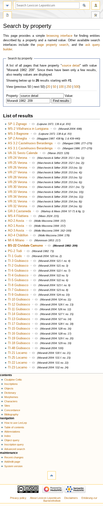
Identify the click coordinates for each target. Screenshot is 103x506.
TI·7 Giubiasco (18, 290)
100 (61, 86)
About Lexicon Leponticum (45, 497)
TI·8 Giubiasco (18, 285)
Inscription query (14, 444)
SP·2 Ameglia (17, 138)
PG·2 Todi (15, 251)
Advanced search (14, 449)
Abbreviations (12, 431)
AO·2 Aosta (16, 220)
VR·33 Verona (17, 192)
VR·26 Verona (17, 167)
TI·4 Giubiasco (18, 275)
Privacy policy (18, 497)
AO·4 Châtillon (18, 235)
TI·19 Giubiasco (19, 338)
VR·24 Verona (17, 158)
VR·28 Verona (17, 177)
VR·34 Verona (17, 196)
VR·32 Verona (17, 206)
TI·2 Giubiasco (18, 265)
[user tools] (96, 5)
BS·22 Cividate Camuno (25, 245)
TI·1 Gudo (15, 256)
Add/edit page (12, 461)
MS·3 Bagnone (18, 133)
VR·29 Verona (17, 182)
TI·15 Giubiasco (19, 328)
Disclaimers (71, 497)
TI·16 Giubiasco (19, 333)
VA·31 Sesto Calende (23, 153)
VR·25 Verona (17, 163)
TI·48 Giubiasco (19, 348)
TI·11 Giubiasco (19, 309)
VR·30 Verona (17, 187)
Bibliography (11, 414)
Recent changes (13, 457)
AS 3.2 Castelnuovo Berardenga (30, 143)
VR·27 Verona (17, 172)
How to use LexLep (15, 422)
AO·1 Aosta (16, 225)
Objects (8, 388)
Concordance (12, 410)
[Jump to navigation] (7, 5)
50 (54, 86)
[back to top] (51, 475)
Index (7, 435)
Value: (69, 96)
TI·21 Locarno (17, 353)
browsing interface (59, 35)
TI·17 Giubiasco (19, 323)
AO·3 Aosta (16, 230)
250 (68, 86)
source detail (71, 65)
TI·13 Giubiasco (19, 319)
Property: (12, 96)
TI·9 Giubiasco (18, 294)
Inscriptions (11, 383)
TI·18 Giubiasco (19, 343)
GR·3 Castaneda (19, 211)
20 (48, 86)
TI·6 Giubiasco (18, 270)
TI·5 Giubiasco (18, 280)
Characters (10, 401)
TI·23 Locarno (17, 367)
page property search (53, 44)
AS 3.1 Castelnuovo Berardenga (30, 148)
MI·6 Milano (16, 240)
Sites (7, 405)
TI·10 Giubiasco (19, 299)
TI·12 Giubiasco (19, 304)
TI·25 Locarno (17, 357)
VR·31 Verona (17, 201)
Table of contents (14, 427)
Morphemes (11, 397)
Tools (96, 15)
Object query (11, 440)
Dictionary (10, 392)
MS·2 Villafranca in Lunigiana (28, 128)
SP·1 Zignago (17, 124)
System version (13, 466)
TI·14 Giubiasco (19, 314)
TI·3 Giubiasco (18, 261)
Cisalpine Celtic (13, 379)
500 (76, 86)
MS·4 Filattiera (18, 216)
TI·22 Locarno (17, 362)
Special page (7, 15)
